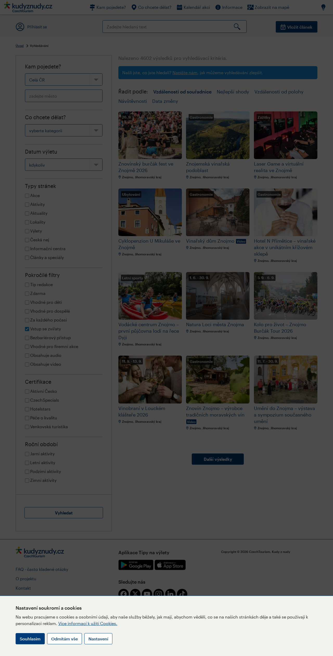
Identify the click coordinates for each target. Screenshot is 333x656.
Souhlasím (30, 638)
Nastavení (98, 638)
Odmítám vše (64, 638)
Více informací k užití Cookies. (87, 623)
